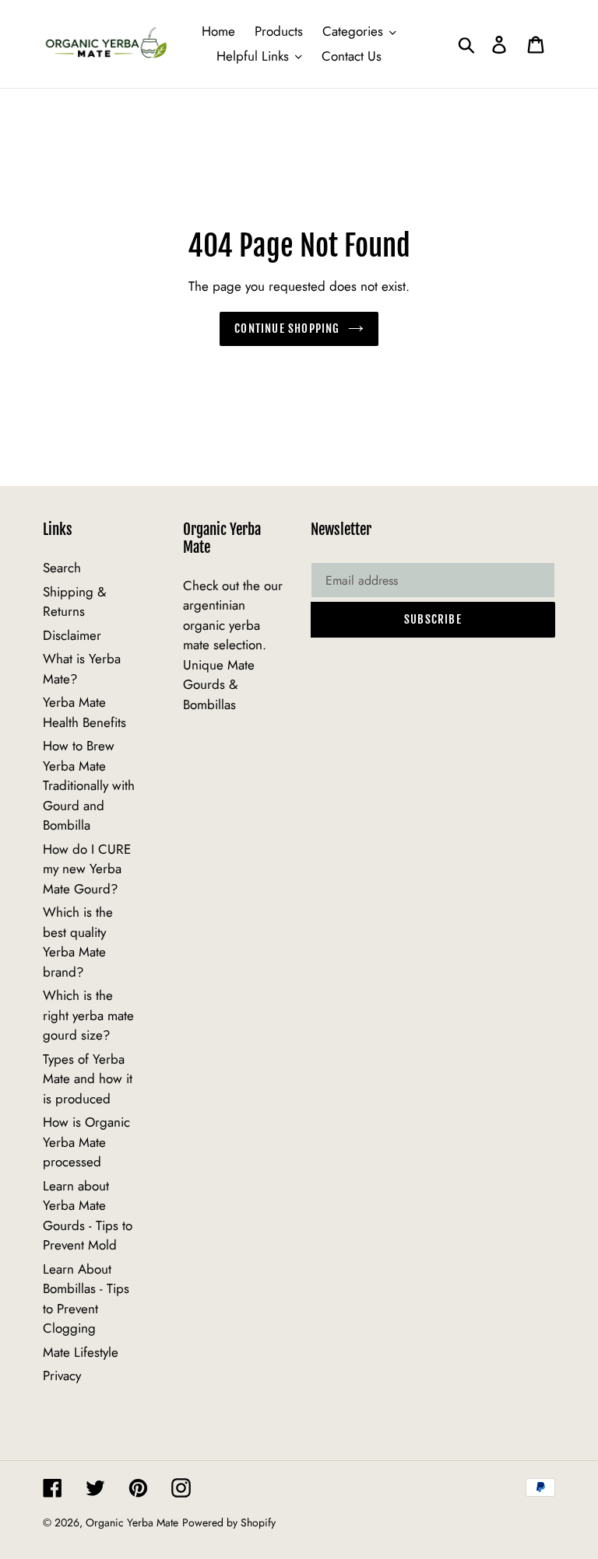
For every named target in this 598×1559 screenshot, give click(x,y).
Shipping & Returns (74, 601)
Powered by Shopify (229, 1522)
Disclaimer (72, 635)
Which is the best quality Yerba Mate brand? (78, 942)
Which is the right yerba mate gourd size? (88, 1015)
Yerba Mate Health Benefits (84, 712)
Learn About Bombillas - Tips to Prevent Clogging (86, 1299)
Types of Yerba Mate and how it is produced (87, 1079)
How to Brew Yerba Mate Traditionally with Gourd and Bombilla (89, 785)
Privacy (62, 1375)
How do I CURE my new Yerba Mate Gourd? (87, 869)
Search (62, 567)
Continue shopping (286, 328)
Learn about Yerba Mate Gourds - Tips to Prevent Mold (87, 1215)
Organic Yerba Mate (132, 1522)
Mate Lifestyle (80, 1352)
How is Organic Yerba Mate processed (86, 1142)
